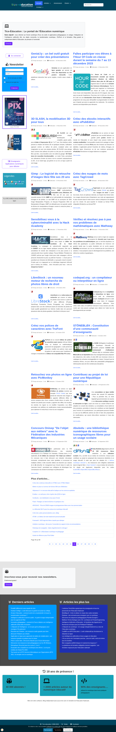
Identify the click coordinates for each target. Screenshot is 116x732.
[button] (2, 730)
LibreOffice (77, 469)
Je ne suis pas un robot (15, 78)
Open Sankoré (91, 465)
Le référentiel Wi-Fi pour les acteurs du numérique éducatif (50, 509)
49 (89, 544)
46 (78, 544)
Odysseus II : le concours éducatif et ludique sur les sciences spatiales (54, 490)
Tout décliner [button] (58, 730)
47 (81, 544)
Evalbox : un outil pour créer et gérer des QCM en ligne (49, 494)
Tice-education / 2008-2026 (50, 724)
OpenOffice (84, 469)
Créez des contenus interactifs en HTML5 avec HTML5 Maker (51, 483)
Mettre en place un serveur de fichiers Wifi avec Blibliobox (50, 486)
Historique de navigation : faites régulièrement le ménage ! (50, 528)
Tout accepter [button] (48, 730)
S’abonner (14, 88)
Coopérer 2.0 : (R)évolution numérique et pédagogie (48, 531)
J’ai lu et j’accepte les (15, 83)
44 (70, 544)
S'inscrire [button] (8, 43)
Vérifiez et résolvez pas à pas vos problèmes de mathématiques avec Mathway (93, 222)
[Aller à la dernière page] (95, 544)
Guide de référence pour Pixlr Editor (43, 535)
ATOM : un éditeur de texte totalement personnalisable (49, 516)
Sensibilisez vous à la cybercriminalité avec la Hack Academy (50, 222)
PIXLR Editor (60, 393)
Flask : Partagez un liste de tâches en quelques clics (48, 501)
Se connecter (16, 56)
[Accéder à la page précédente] (52, 544)
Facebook (76, 724)
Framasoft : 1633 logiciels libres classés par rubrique (48, 520)
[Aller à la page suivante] (92, 544)
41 (59, 544)
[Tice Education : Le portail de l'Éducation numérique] (22, 5)
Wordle (104, 190)
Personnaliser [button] (68, 730)
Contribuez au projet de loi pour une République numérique (90, 378)
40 (56, 544)
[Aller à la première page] (49, 544)
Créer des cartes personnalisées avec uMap (46, 513)
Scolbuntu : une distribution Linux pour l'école (46, 498)
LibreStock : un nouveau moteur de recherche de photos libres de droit (47, 281)
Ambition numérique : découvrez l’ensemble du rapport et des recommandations (57, 524)
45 (74, 544)
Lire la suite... (35, 87)
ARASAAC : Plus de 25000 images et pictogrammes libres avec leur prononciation (57, 505)
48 (85, 544)
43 (67, 544)
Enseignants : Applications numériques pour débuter (14, 163)
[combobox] (93, 4)
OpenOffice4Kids (94, 469)
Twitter (66, 724)
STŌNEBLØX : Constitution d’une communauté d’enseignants (91, 329)
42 (63, 544)
